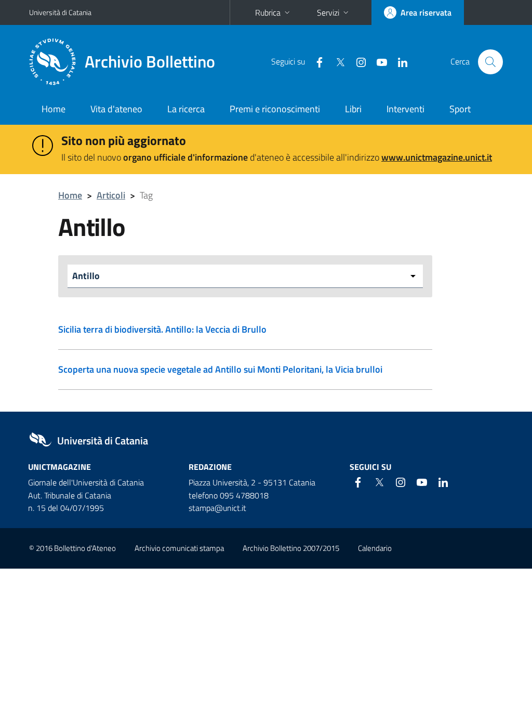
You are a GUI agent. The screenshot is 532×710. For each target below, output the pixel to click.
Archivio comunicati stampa (179, 548)
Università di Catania (60, 12)
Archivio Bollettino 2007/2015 (291, 548)
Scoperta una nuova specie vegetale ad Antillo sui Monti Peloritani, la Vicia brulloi (220, 369)
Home (53, 109)
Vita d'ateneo (116, 109)
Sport (460, 109)
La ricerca (186, 109)
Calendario (375, 548)
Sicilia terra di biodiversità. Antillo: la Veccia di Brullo (162, 329)
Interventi (405, 109)
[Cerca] (490, 61)
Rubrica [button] (268, 12)
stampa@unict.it (217, 508)
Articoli (111, 195)
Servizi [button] (328, 12)
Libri (353, 109)
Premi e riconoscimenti (275, 109)
